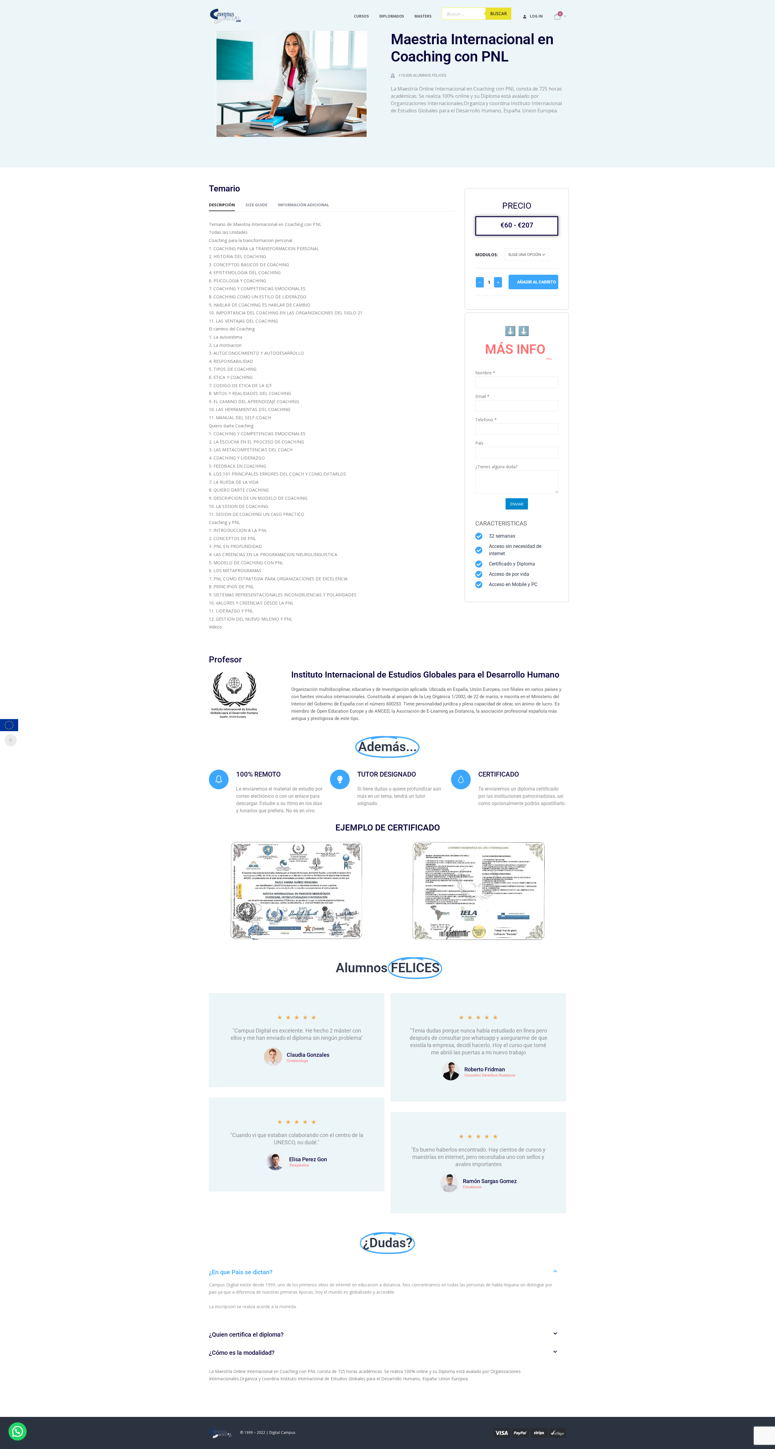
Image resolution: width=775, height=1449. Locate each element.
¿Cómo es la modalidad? (242, 1352)
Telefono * (486, 420)
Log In (536, 16)
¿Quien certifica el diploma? (246, 1334)
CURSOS (361, 16)
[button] (387, 1272)
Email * (482, 396)
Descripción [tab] (222, 204)
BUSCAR (498, 13)
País (479, 443)
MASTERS (422, 16)
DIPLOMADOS (391, 16)
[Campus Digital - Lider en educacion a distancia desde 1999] (225, 16)
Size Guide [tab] (256, 204)
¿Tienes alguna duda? (496, 466)
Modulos (486, 254)
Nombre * (485, 373)
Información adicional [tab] (303, 204)
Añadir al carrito (536, 282)
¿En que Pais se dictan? (240, 1272)
